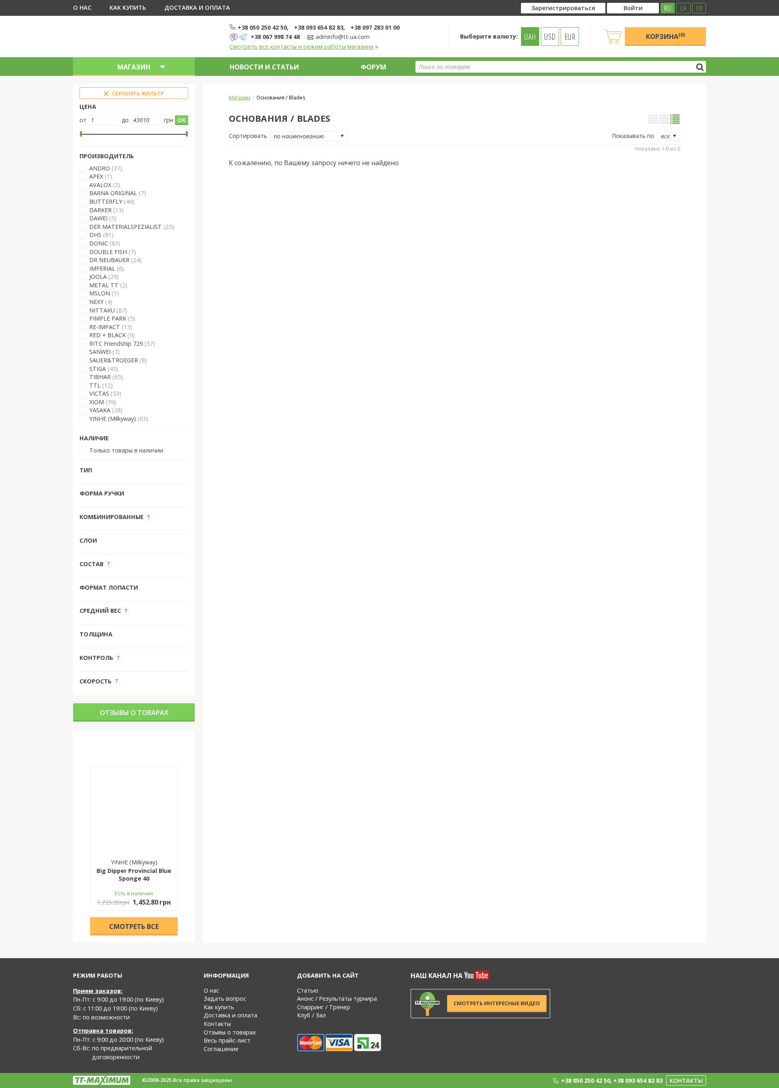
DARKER (100, 210)
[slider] (81, 134)
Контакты (217, 1024)
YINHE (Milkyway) (112, 418)
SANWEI (100, 351)
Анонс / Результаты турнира (337, 998)
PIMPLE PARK (107, 318)
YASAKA (99, 410)
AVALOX (100, 185)
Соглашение (221, 1049)
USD (549, 36)
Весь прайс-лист (227, 1040)
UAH (530, 36)
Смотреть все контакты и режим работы (301, 46)
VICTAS (99, 393)
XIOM (96, 402)
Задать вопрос (225, 998)
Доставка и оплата (197, 7)
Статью (307, 990)
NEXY (96, 302)
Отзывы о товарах (134, 712)
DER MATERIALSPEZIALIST (125, 227)
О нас (82, 7)
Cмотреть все (134, 926)
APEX (97, 176)
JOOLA (98, 276)
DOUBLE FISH (108, 252)
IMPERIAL (102, 268)
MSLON (99, 293)
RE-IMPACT (104, 327)
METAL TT (103, 285)
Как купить (128, 7)
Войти (633, 8)
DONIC (98, 243)
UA (683, 8)
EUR (569, 36)
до (125, 120)
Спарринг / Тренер (323, 1007)
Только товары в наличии (126, 450)
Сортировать (248, 136)
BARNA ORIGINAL (113, 193)
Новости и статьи (264, 66)
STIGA (97, 369)
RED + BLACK (107, 335)
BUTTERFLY (105, 201)
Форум (373, 66)
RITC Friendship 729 (116, 343)
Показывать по (633, 136)
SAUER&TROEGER (113, 360)
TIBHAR (100, 377)
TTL (95, 385)
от (83, 120)
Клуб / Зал (311, 1015)
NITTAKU (102, 310)
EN (699, 8)
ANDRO (99, 168)
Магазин (239, 97)
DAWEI (98, 218)
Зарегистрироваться (563, 8)
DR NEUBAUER (109, 260)
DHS (95, 235)
